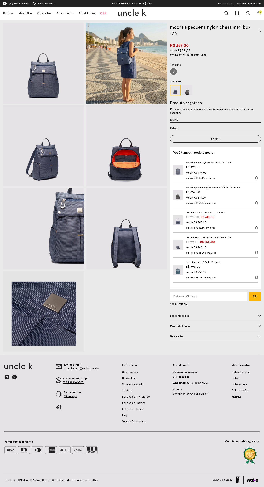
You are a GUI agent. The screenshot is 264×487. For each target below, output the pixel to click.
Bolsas (8, 13)
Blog (125, 415)
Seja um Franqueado (249, 3)
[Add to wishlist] (260, 30)
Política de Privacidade (136, 396)
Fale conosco (46, 3)
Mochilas (25, 13)
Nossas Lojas (226, 3)
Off (103, 13)
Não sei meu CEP (179, 303)
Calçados (44, 13)
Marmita (236, 396)
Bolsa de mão (240, 390)
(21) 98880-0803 (19, 3)
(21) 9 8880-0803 (191, 382)
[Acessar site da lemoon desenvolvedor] (228, 480)
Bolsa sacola (239, 384)
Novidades (87, 13)
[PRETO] (187, 90)
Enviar (215, 138)
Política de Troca (132, 409)
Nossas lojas (129, 378)
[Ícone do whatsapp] (14, 377)
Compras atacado (133, 384)
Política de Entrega (133, 402)
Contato (127, 390)
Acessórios (65, 13)
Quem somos (130, 371)
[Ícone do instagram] (6, 377)
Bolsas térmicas (241, 371)
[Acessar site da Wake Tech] (252, 480)
